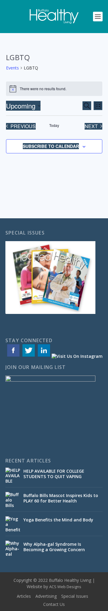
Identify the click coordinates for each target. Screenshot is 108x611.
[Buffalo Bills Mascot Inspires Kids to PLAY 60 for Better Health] (12, 499)
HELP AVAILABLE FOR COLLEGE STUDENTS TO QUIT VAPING (53, 473)
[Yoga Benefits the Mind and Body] (12, 523)
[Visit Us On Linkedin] (43, 356)
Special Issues (74, 596)
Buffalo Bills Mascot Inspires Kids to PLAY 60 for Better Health (60, 498)
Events (12, 68)
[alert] (54, 88)
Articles (24, 596)
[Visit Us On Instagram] (77, 356)
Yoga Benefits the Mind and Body (58, 520)
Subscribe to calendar (51, 146)
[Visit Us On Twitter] (28, 356)
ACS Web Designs (65, 586)
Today (54, 125)
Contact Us (54, 604)
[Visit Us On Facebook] (13, 356)
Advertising (46, 596)
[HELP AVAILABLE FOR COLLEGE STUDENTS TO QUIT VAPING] (12, 475)
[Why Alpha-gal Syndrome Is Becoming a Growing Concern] (12, 548)
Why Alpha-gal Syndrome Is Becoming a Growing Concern (54, 546)
